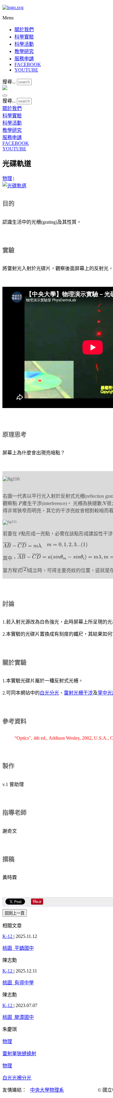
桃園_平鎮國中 (18, 948)
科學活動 (24, 44)
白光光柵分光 (16, 1077)
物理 (7, 178)
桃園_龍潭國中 (18, 1017)
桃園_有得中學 (18, 982)
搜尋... (9, 81)
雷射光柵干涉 (78, 692)
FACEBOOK (27, 64)
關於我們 (24, 29)
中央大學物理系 (47, 1090)
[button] (4, 95)
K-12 (8, 936)
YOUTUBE (26, 69)
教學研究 (24, 51)
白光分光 (49, 692)
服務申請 (24, 58)
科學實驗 (24, 36)
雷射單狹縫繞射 (19, 1053)
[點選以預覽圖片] (14, 185)
